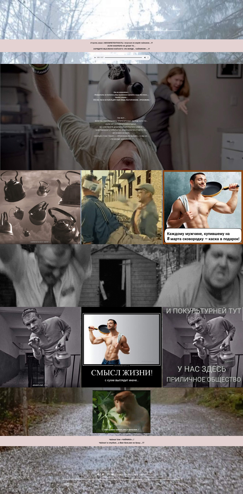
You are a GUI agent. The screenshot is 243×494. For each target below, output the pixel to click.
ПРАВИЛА (175, 9)
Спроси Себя (71, 9)
